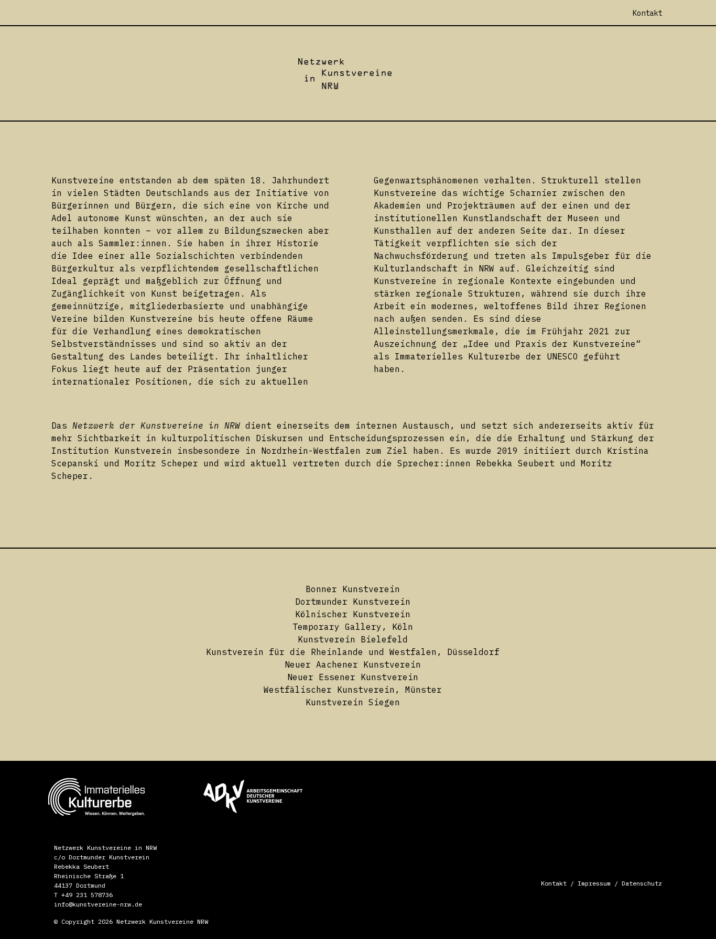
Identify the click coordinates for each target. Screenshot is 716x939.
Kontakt (554, 883)
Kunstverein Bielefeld (353, 639)
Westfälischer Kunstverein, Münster (353, 689)
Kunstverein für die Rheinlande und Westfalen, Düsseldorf (353, 652)
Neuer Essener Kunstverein (352, 677)
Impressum (594, 883)
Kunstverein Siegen (353, 702)
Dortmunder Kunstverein (352, 601)
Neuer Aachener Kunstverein (353, 664)
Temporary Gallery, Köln (352, 626)
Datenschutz (642, 883)
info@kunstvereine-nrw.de (98, 904)
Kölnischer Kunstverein (352, 614)
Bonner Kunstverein (353, 589)
